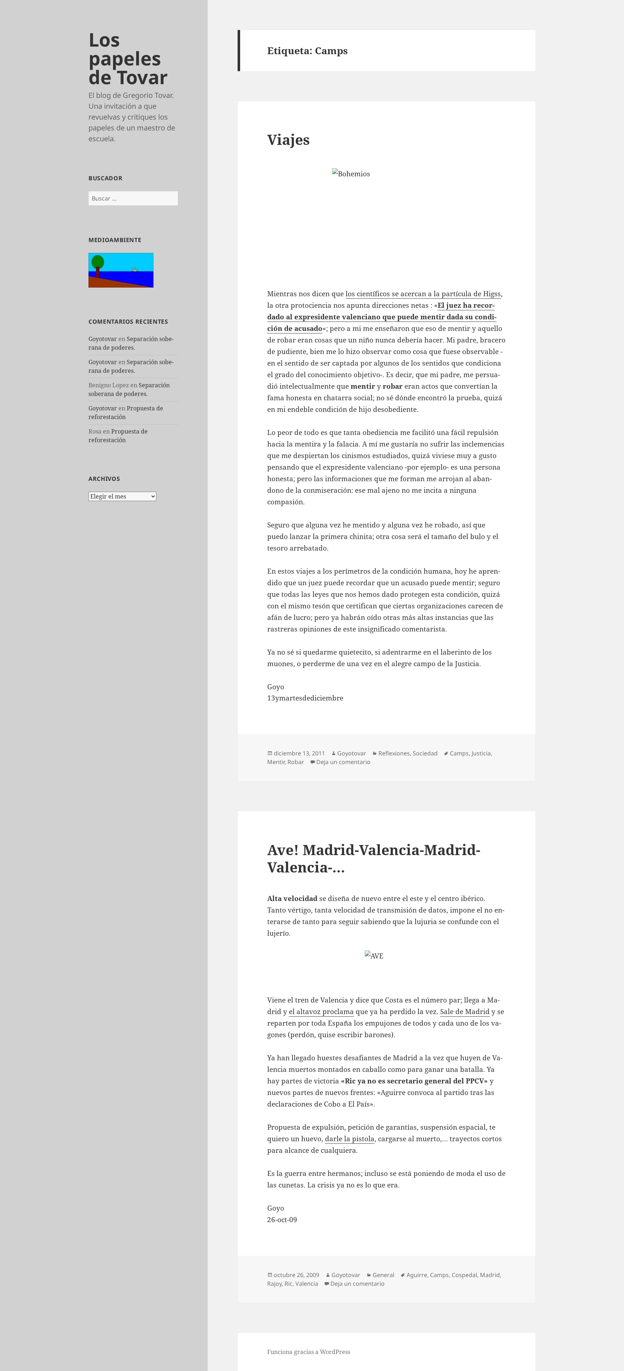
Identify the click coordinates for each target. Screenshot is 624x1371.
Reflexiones (394, 753)
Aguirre (417, 1275)
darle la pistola (349, 1138)
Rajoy (274, 1284)
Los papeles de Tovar (128, 58)
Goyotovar (102, 339)
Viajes (288, 139)
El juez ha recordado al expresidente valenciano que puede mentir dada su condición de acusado (382, 317)
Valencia (306, 1284)
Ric (288, 1284)
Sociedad (425, 753)
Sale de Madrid (465, 1011)
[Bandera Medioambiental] (120, 269)
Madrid (490, 1275)
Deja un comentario (343, 762)
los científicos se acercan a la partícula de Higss (423, 293)
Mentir (276, 762)
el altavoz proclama (321, 1011)
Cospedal (464, 1275)
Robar (295, 762)
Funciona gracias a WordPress (308, 1352)
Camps (459, 753)
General (383, 1275)
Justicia (481, 753)
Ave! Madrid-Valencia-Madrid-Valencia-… (373, 858)
